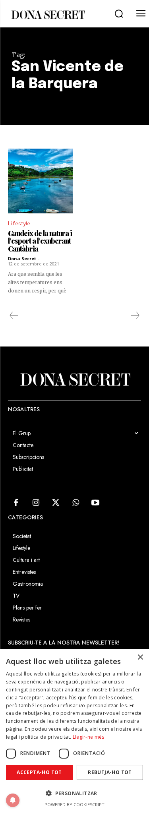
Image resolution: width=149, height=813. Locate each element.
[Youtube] (95, 503)
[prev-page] (14, 315)
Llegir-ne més (88, 737)
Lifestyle (19, 223)
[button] (118, 13)
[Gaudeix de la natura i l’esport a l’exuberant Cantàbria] (40, 181)
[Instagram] (36, 503)
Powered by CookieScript (74, 804)
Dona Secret (22, 258)
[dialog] (74, 731)
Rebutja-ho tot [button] (110, 772)
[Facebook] (16, 503)
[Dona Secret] (47, 14)
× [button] (140, 657)
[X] (56, 503)
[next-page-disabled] (134, 315)
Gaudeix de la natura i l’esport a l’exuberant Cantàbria (40, 241)
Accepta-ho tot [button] (39, 772)
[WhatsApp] (75, 503)
